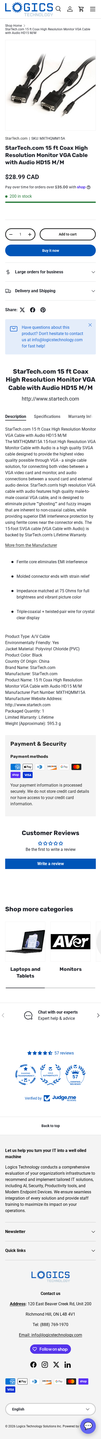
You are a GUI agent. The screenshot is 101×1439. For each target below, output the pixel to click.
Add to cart (68, 234)
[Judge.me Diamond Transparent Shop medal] (25, 1074)
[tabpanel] (50, 576)
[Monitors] (70, 941)
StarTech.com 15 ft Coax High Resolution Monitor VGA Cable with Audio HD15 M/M (47, 31)
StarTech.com (16, 138)
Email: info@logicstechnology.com (50, 1335)
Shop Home (13, 25)
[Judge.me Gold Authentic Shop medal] (50, 1074)
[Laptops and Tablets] (25, 941)
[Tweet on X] (22, 310)
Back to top (50, 1126)
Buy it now (50, 250)
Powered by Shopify (76, 1426)
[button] (81, 9)
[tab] (15, 416)
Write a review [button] (50, 863)
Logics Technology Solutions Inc (38, 1426)
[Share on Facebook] (32, 310)
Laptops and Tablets (25, 972)
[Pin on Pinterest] (43, 310)
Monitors (71, 969)
